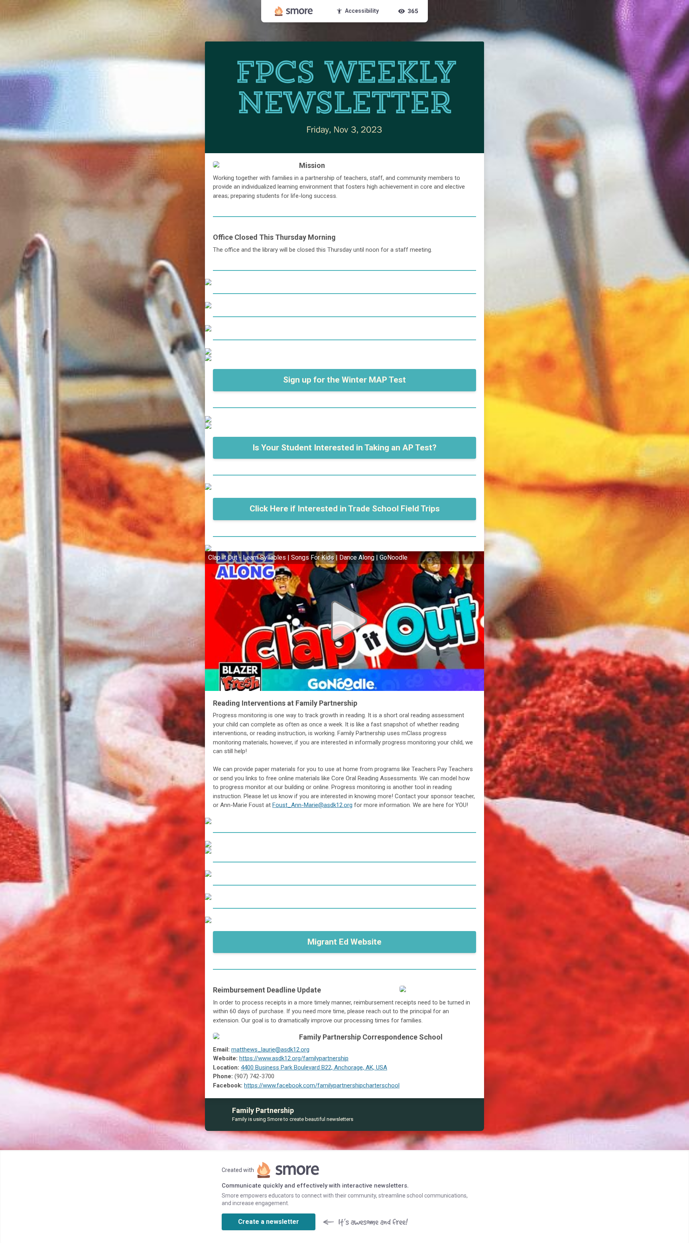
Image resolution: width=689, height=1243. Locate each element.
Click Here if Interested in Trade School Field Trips (345, 508)
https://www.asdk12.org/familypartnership (293, 1058)
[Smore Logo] (294, 11)
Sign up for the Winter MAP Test (344, 380)
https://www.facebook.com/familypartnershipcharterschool (322, 1085)
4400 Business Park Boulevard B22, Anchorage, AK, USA (314, 1067)
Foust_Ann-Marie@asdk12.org (312, 805)
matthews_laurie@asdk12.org (270, 1049)
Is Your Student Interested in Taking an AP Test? (344, 447)
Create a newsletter (268, 1221)
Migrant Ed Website (344, 942)
